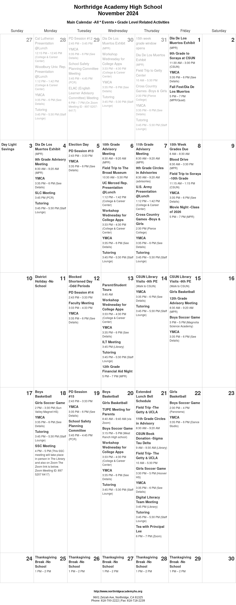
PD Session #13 (81, 150)
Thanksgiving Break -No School (46, 562)
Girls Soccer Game (50, 402)
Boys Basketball (43, 393)
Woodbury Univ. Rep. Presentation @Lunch (50, 71)
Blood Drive (179, 159)
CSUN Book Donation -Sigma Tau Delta (149, 438)
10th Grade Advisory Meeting (111, 149)
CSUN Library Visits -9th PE (147, 278)
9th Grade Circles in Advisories (150, 170)
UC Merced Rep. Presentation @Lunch (115, 187)
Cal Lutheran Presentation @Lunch (44, 43)
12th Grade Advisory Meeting (184, 300)
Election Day (79, 144)
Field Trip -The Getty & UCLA (147, 409)
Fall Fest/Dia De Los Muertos (182, 89)
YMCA (40, 94)
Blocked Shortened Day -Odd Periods (80, 281)
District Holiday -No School (44, 281)
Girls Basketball (182, 291)
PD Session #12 (80, 38)
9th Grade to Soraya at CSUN (182, 55)
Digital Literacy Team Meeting (148, 499)
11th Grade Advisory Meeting (144, 149)
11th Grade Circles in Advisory (150, 420)
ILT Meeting (111, 341)
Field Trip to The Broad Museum (115, 170)
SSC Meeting (45, 445)
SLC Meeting (45, 192)
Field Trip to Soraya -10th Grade (185, 175)
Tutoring (41, 109)
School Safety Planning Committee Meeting (83, 68)
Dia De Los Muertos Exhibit (113, 40)
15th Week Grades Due (179, 146)
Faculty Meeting (81, 303)
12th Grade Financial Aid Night (117, 368)
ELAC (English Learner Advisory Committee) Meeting (83, 93)
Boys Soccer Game (185, 317)
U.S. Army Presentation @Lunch (146, 191)
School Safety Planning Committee (80, 426)
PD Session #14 (81, 292)
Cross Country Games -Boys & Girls (151, 88)
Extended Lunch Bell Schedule (144, 396)
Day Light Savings (9, 146)
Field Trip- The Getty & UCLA (147, 455)
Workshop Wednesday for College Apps (113, 58)
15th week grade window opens (146, 43)
